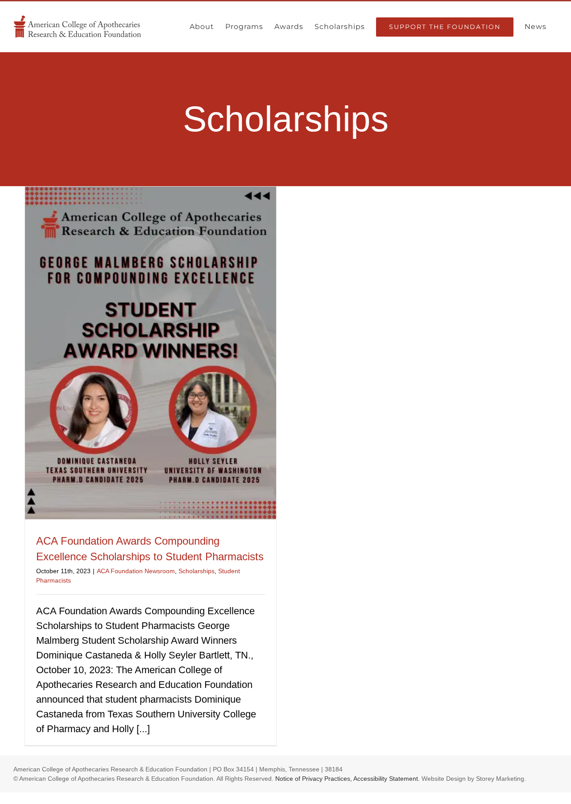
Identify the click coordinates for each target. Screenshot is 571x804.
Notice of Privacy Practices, (313, 778)
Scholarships (196, 571)
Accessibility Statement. (386, 778)
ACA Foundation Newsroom (136, 571)
